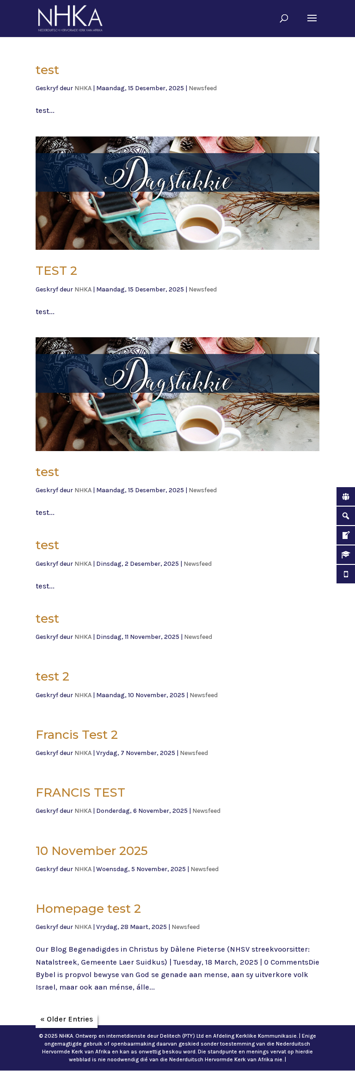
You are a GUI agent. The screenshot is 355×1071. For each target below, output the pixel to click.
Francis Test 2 (77, 734)
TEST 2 (56, 270)
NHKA (83, 88)
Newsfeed (203, 88)
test (47, 69)
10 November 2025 (91, 850)
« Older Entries (66, 1019)
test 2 (52, 676)
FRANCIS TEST (80, 792)
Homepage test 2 (88, 908)
